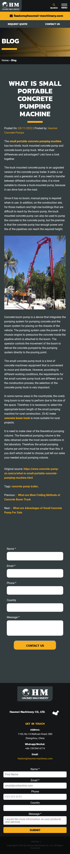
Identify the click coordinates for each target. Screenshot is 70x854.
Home (5, 60)
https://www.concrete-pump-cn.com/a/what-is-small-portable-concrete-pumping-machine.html (31, 473)
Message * (35, 814)
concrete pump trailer (25, 486)
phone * (11, 583)
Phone (35, 791)
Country (11, 600)
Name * (11, 549)
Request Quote (17, 24)
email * (11, 566)
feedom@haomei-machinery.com (38, 15)
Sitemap (35, 841)
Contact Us (52, 24)
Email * (35, 780)
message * (13, 617)
